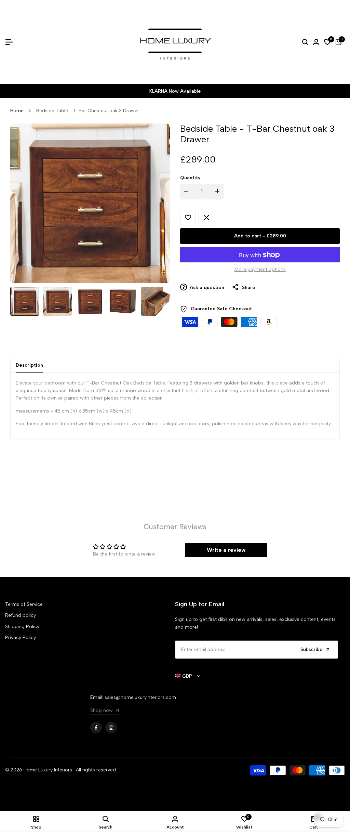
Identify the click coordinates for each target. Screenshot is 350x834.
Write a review (226, 550)
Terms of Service (24, 604)
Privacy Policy (20, 637)
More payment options (260, 269)
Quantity (190, 178)
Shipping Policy (22, 626)
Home (17, 111)
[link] (104, 711)
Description (29, 365)
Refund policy (20, 615)
